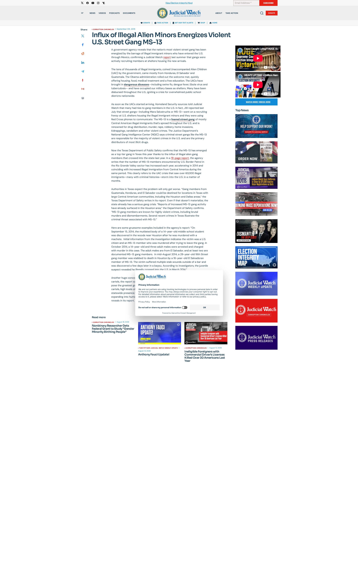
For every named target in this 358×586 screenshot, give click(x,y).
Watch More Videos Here (258, 102)
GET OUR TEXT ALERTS (184, 23)
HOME (214, 23)
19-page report (180, 158)
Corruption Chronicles (103, 29)
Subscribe (268, 3)
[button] (82, 13)
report (167, 57)
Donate (271, 13)
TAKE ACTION (162, 23)
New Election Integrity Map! (179, 3)
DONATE (146, 23)
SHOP (202, 23)
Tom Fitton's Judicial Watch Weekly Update (158, 348)
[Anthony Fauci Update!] (159, 333)
